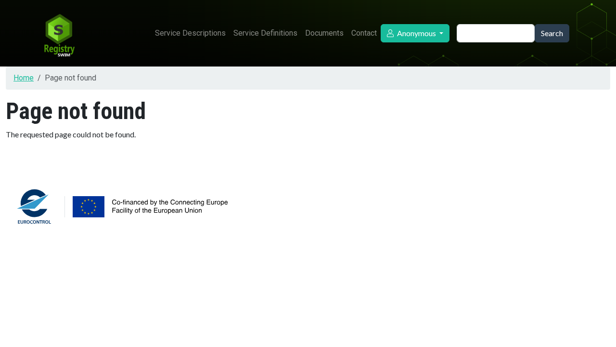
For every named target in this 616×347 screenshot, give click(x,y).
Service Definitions (265, 33)
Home (23, 77)
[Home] (58, 33)
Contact (364, 33)
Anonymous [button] (416, 33)
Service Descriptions (190, 33)
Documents (324, 33)
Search (552, 33)
